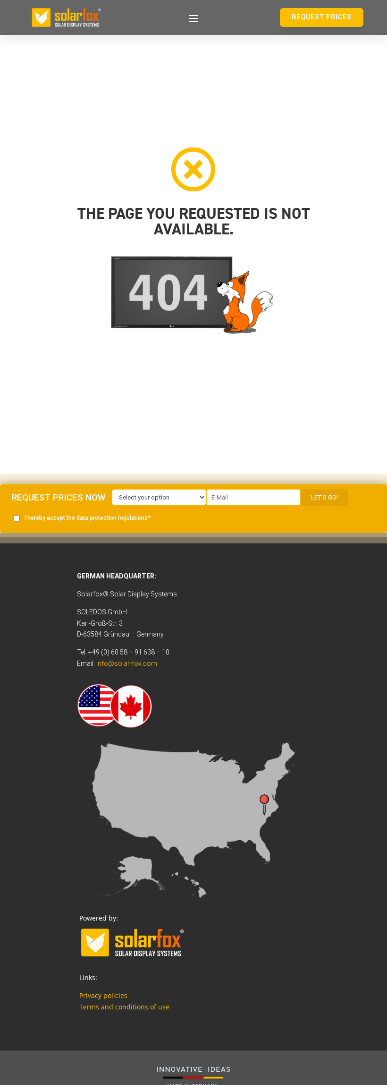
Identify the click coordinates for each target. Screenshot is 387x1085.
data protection (97, 518)
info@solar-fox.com (126, 663)
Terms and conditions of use (124, 1006)
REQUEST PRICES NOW (59, 497)
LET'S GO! (324, 497)
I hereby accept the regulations (86, 518)
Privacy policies (103, 995)
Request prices (322, 17)
